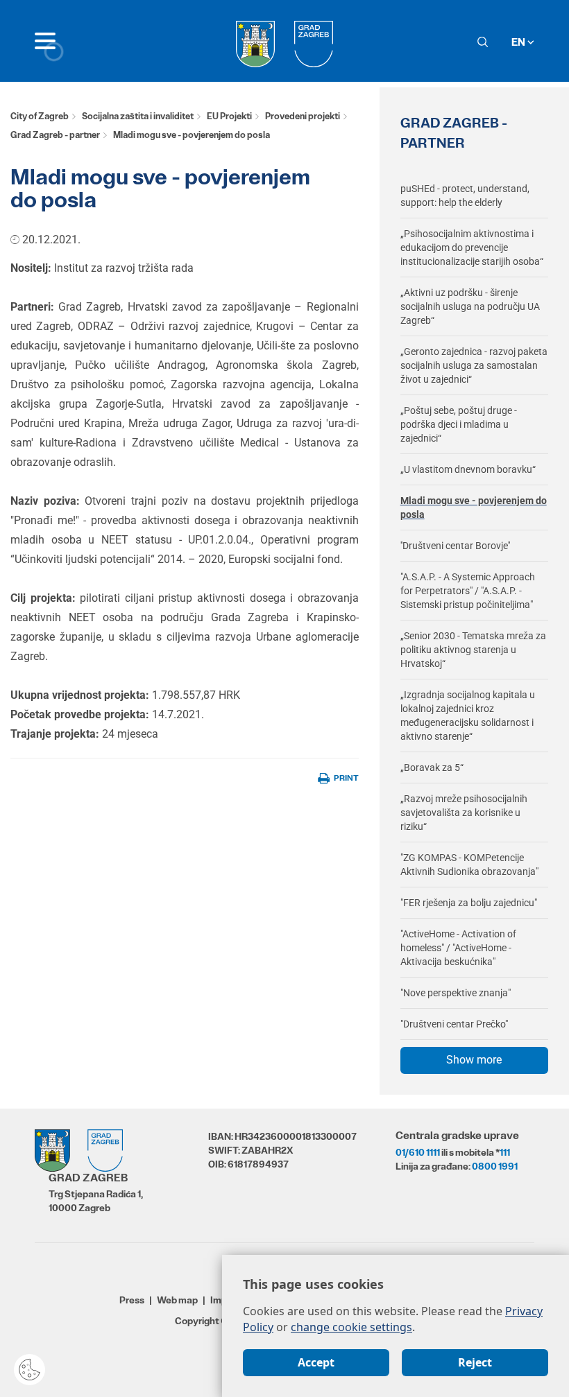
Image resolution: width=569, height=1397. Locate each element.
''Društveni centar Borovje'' (455, 545)
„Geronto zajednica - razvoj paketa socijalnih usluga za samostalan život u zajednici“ (473, 365)
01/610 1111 (418, 1152)
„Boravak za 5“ (432, 767)
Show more (474, 1059)
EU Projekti (229, 116)
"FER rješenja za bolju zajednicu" (468, 902)
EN (519, 42)
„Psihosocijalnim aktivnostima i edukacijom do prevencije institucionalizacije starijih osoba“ (471, 247)
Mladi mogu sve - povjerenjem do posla (473, 507)
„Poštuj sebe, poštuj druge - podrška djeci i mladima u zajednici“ (458, 424)
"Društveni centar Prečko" (454, 1024)
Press (131, 1299)
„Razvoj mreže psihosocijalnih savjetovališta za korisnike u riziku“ (463, 812)
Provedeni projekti (302, 116)
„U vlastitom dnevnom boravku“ (468, 469)
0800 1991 (495, 1166)
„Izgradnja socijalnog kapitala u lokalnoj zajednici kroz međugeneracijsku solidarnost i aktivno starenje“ (467, 715)
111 (505, 1152)
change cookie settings (351, 1327)
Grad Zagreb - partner (55, 135)
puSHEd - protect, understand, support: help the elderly (464, 195)
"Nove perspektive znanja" (455, 992)
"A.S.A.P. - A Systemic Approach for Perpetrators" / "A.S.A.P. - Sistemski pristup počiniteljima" (467, 590)
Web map (177, 1299)
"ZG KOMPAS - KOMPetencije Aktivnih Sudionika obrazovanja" (469, 864)
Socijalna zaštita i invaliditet (138, 116)
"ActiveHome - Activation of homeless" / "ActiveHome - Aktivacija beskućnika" (458, 947)
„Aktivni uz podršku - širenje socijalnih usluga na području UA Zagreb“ (470, 306)
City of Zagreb (39, 116)
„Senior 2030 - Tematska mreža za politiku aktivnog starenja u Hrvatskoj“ (473, 649)
